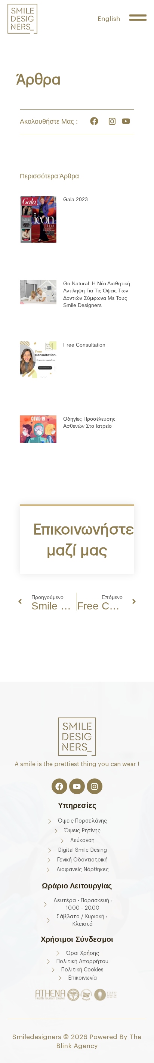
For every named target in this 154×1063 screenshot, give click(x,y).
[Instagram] (94, 786)
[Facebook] (59, 786)
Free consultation (84, 345)
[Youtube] (77, 786)
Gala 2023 (75, 199)
